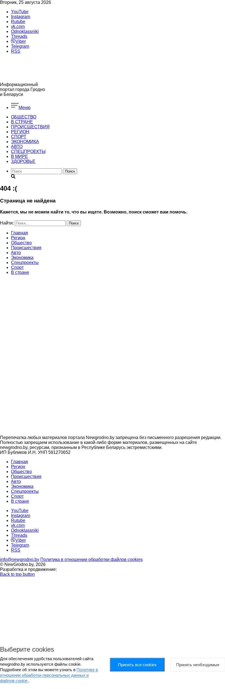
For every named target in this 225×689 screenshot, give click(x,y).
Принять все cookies (137, 664)
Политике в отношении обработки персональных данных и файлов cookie (49, 675)
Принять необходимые (197, 664)
